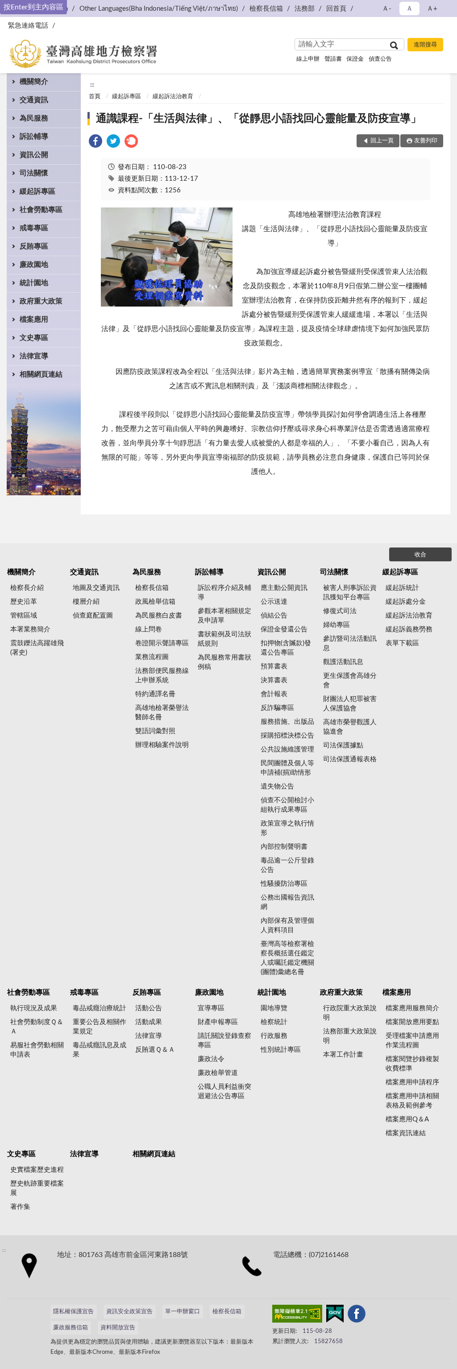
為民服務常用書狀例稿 (224, 662)
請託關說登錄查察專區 (224, 1041)
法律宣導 (34, 356)
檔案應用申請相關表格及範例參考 (412, 1101)
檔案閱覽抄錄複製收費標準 (412, 1064)
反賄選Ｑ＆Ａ (155, 1049)
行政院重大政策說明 (350, 1013)
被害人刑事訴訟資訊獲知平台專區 (350, 593)
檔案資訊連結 (406, 1133)
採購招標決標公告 (287, 735)
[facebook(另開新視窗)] (357, 1315)
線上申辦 (308, 59)
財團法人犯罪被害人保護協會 (350, 704)
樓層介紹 (86, 601)
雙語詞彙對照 (155, 731)
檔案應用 (34, 319)
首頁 (94, 97)
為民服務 (34, 118)
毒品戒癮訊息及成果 (99, 1050)
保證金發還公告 (284, 629)
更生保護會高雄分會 (350, 680)
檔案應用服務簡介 (412, 1008)
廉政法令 (211, 1059)
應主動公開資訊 (284, 588)
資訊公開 (34, 154)
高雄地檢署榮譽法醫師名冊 (162, 713)
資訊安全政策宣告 (129, 1312)
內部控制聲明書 (284, 846)
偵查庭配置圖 (93, 615)
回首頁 (336, 8)
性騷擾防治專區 (284, 883)
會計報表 (274, 694)
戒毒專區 (34, 228)
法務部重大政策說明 (350, 1036)
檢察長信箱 (266, 8)
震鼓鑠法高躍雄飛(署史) (37, 648)
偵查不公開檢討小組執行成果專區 (287, 805)
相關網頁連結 (41, 374)
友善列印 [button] (425, 141)
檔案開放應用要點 (412, 1022)
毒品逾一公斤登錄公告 (287, 865)
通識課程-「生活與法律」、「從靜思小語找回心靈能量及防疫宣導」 (258, 118)
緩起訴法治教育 (173, 97)
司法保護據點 (343, 745)
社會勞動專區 (41, 209)
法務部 (305, 8)
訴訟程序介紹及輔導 (224, 593)
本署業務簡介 (30, 629)
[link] (95, 142)
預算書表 (274, 666)
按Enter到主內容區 (33, 7)
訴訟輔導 (34, 136)
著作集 (20, 1206)
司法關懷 (34, 173)
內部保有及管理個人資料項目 (287, 925)
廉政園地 (34, 264)
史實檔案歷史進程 (37, 1169)
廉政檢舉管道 (218, 1073)
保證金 (355, 59)
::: (92, 84)
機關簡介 (34, 81)
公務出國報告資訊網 (287, 902)
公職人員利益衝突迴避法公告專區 (224, 1091)
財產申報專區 (218, 1022)
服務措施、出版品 (287, 721)
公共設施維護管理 (287, 749)
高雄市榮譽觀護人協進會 (350, 727)
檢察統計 (274, 1022)
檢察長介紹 (27, 588)
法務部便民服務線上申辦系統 (162, 676)
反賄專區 (34, 246)
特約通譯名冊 (155, 694)
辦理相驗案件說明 (162, 745)
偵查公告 (380, 59)
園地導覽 (274, 1008)
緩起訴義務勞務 (409, 629)
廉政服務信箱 (70, 1328)
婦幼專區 (336, 625)
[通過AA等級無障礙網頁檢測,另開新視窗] (297, 1315)
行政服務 (274, 1036)
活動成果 (148, 1022)
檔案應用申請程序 (412, 1082)
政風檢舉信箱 (155, 601)
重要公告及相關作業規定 (99, 1027)
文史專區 (34, 337)
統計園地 (34, 282)
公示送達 (274, 601)
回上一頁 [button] (382, 141)
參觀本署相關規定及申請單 (224, 616)
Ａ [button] (409, 8)
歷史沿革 (23, 601)
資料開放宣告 (117, 1328)
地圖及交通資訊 (96, 588)
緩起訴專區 (37, 191)
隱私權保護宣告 (73, 1312)
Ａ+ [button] (432, 8)
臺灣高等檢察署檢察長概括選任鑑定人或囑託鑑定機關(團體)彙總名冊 (287, 958)
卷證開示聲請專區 (162, 643)
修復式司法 (340, 611)
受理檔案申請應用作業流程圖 (412, 1041)
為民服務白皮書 (158, 615)
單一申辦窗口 (182, 1312)
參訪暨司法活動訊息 (350, 643)
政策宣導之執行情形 (287, 828)
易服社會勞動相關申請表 (37, 1050)
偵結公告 (274, 615)
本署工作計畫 (343, 1054)
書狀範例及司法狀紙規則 (224, 639)
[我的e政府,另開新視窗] (334, 1315)
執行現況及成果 (33, 1008)
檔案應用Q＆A (407, 1119)
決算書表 (274, 680)
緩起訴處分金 (406, 601)
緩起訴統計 (402, 588)
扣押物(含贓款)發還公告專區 (286, 648)
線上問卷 (148, 629)
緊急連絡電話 (28, 25)
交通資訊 (34, 100)
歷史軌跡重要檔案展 (37, 1188)
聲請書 (333, 59)
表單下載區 (402, 643)
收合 (420, 555)
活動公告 (148, 1008)
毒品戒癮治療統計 (99, 1008)
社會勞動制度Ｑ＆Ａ (36, 1027)
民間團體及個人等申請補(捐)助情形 (287, 768)
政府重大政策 (41, 301)
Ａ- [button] (386, 8)
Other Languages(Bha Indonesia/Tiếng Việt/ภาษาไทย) (158, 8)
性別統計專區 (281, 1049)
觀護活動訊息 (343, 662)
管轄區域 (23, 615)
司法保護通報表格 (350, 759)
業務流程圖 (152, 657)
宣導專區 (211, 1008)
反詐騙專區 (277, 708)
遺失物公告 (277, 786)
